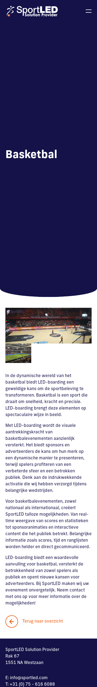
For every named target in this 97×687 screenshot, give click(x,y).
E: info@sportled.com (26, 678)
